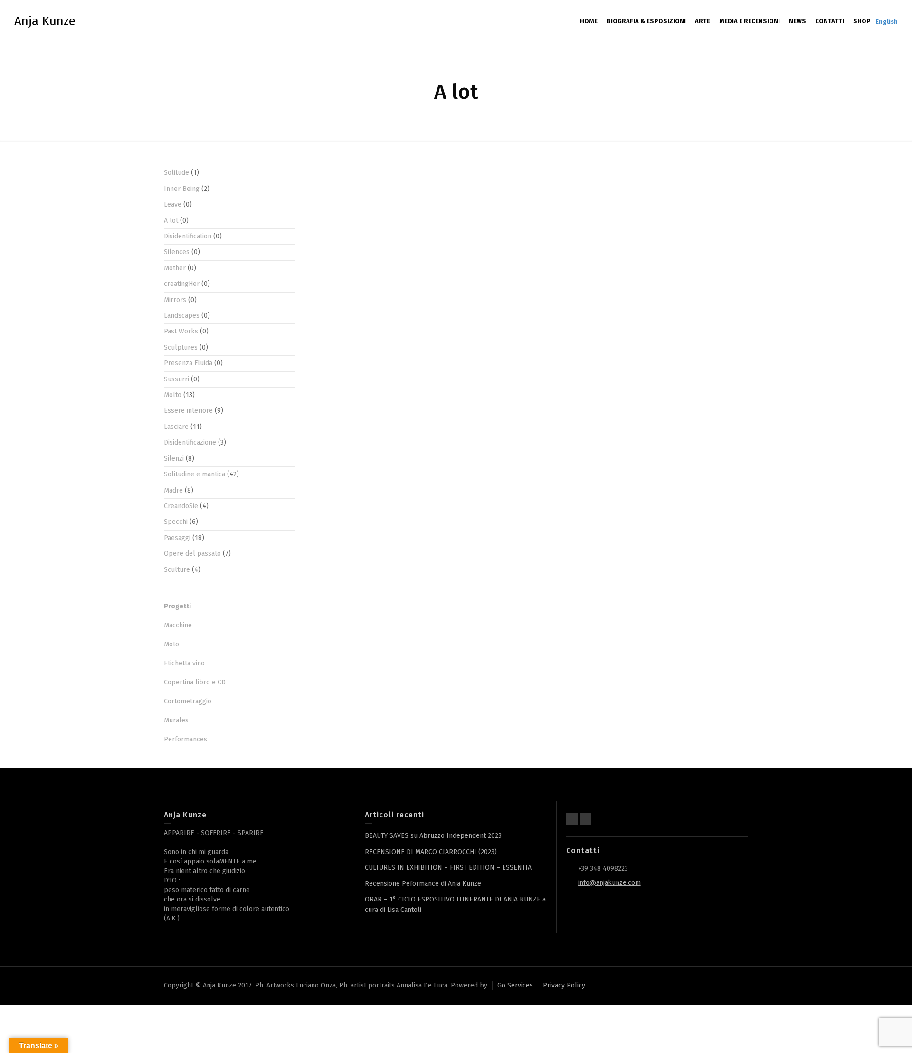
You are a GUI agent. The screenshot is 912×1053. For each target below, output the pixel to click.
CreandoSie (181, 506)
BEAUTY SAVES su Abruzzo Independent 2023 (433, 836)
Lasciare (176, 427)
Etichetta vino (184, 663)
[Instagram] (585, 819)
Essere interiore (188, 411)
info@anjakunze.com (609, 883)
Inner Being (182, 189)
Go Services (515, 985)
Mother (175, 268)
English (886, 21)
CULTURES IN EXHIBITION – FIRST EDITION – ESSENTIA (448, 867)
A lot (171, 221)
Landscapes (182, 316)
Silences (177, 252)
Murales (176, 720)
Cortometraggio (187, 701)
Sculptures (181, 347)
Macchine (178, 625)
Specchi (176, 522)
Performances (185, 739)
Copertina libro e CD (195, 682)
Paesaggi (177, 538)
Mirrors (175, 300)
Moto (171, 644)
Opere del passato (192, 554)
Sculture (177, 570)
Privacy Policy (564, 985)
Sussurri (176, 379)
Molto (172, 395)
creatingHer (182, 284)
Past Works (181, 331)
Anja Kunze (45, 21)
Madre (173, 490)
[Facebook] (572, 819)
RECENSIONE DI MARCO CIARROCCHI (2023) (431, 852)
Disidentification (187, 236)
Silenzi (174, 459)
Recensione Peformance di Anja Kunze (423, 884)
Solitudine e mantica (194, 474)
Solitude (176, 173)
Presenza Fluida (188, 363)
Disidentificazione (190, 442)
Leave (172, 204)
